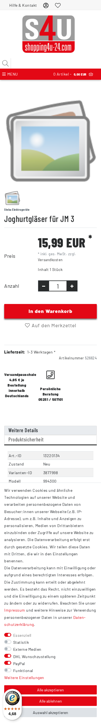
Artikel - (69, 74)
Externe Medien (27, 649)
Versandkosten (50, 260)
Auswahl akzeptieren (50, 712)
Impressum (14, 610)
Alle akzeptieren (50, 689)
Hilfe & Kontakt (23, 5)
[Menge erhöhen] (72, 286)
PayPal (19, 663)
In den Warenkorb (50, 311)
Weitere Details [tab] (23, 430)
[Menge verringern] (43, 286)
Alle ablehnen (50, 701)
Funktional (23, 670)
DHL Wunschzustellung (34, 656)
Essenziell (22, 635)
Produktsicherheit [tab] (26, 439)
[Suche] (5, 63)
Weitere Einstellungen (24, 677)
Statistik (21, 642)
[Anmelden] (46, 5)
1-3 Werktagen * (41, 352)
